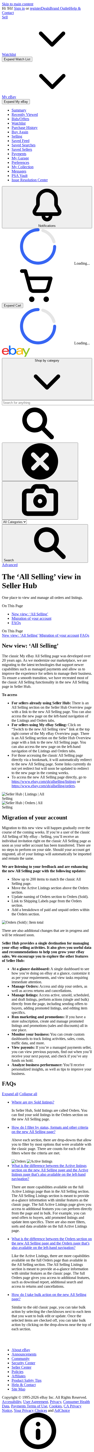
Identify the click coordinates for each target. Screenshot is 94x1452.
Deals (45, 8)
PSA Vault (19, 176)
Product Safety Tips (26, 1380)
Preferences (20, 162)
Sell (5, 17)
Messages (19, 171)
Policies (17, 1372)
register (35, 8)
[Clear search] (40, 462)
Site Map (18, 1389)
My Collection (23, 167)
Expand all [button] (10, 1094)
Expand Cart (12, 305)
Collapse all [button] (28, 1094)
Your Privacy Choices (30, 1410)
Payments (19, 154)
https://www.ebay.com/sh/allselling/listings (44, 781)
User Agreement (35, 1402)
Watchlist (19, 123)
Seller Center (21, 1367)
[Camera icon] (40, 500)
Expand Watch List (17, 59)
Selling (17, 136)
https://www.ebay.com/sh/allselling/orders (43, 786)
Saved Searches (23, 145)
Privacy (55, 1402)
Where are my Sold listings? (33, 1102)
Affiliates (19, 1376)
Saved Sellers (22, 149)
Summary (19, 110)
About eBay (21, 1350)
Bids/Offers (20, 119)
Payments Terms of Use (29, 1406)
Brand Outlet (59, 8)
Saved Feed (20, 141)
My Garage (20, 158)
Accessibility (11, 1402)
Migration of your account (31, 618)
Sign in (19, 8)
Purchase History (25, 128)
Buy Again (20, 132)
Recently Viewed (25, 114)
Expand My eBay (16, 101)
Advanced (10, 565)
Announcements (24, 1354)
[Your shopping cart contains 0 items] (38, 301)
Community (21, 1359)
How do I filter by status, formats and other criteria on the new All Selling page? (50, 1129)
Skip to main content (17, 4)
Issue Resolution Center (30, 180)
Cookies (55, 1406)
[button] (45, 543)
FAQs (16, 623)
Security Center (23, 1363)
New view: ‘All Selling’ (30, 614)
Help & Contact (24, 1385)
